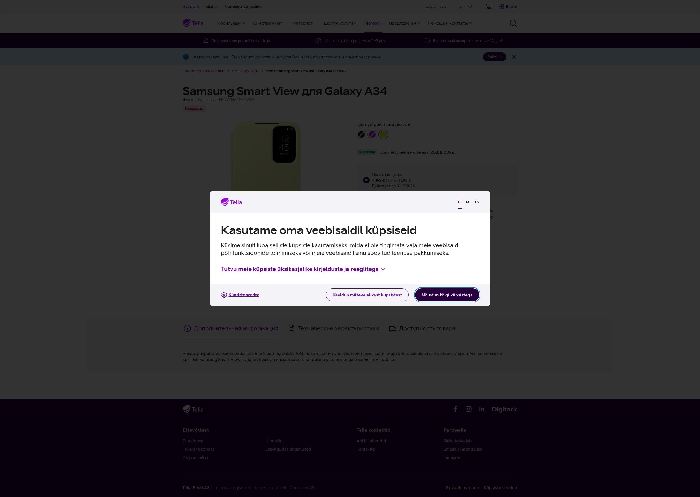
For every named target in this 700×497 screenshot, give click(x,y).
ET (460, 202)
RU (468, 202)
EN (477, 202)
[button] (303, 269)
